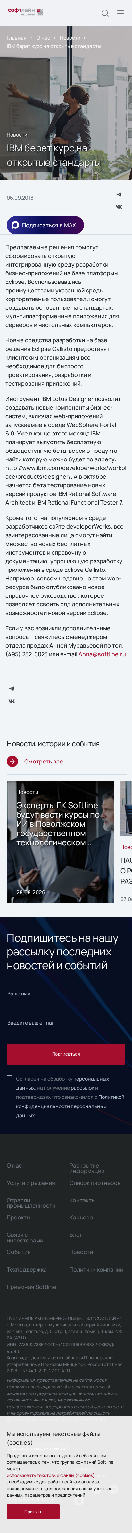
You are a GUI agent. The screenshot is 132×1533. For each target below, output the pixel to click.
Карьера (81, 1217)
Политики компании (96, 1269)
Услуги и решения (31, 1182)
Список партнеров (95, 1182)
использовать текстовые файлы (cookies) (51, 1475)
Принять (33, 1511)
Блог (76, 1234)
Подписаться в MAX (49, 225)
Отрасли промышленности (31, 1202)
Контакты (82, 1200)
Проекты (18, 1217)
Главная (17, 37)
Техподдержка (27, 1269)
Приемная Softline (31, 1286)
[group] (60, 842)
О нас (43, 37)
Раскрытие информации (87, 1168)
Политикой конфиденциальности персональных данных (70, 1106)
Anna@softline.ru (102, 654)
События (19, 1252)
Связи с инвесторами (25, 1237)
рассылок (82, 1087)
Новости (70, 37)
